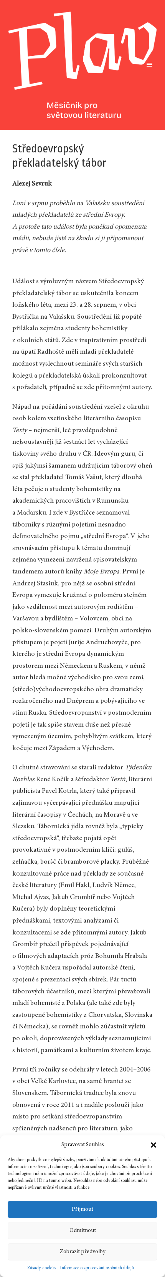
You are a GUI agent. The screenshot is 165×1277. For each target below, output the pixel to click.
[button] (153, 1145)
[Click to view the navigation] (148, 64)
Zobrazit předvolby (83, 1252)
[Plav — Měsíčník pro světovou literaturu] (82, 65)
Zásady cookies (41, 1268)
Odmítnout (82, 1231)
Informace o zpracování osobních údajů (97, 1268)
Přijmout (82, 1209)
